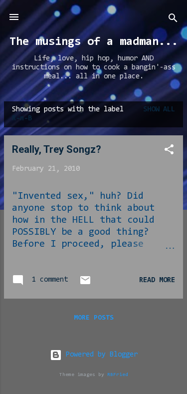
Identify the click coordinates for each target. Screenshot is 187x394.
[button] (169, 151)
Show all (159, 109)
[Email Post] (85, 284)
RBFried (117, 375)
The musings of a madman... (93, 42)
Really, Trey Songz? (56, 149)
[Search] (173, 20)
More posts (94, 318)
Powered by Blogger (100, 355)
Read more (157, 280)
